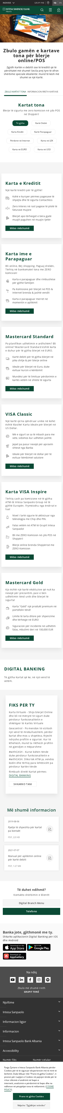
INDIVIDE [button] (7, 2)
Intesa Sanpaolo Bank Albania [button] (22, 1041)
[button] (42, 10)
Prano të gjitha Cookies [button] (31, 1096)
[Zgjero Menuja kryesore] (50, 10)
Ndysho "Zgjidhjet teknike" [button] (32, 1105)
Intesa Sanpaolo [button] (13, 1012)
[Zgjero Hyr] (59, 10)
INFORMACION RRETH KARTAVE (42, 91)
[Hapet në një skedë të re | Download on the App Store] (14, 947)
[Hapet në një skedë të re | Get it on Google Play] (39, 947)
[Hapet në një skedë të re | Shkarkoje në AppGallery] (14, 956)
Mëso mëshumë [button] (19, 228)
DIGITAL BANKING (20, 775)
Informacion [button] (11, 1031)
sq (55, 2)
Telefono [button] (31, 911)
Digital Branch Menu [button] (31, 903)
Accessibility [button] (11, 1051)
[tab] (20, 123)
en (60, 2)
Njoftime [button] (8, 1002)
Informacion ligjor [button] (14, 1022)
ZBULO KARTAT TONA (15, 91)
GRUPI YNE (39, 2)
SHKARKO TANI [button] (22, 784)
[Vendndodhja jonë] (49, 3)
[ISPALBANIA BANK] (16, 10)
